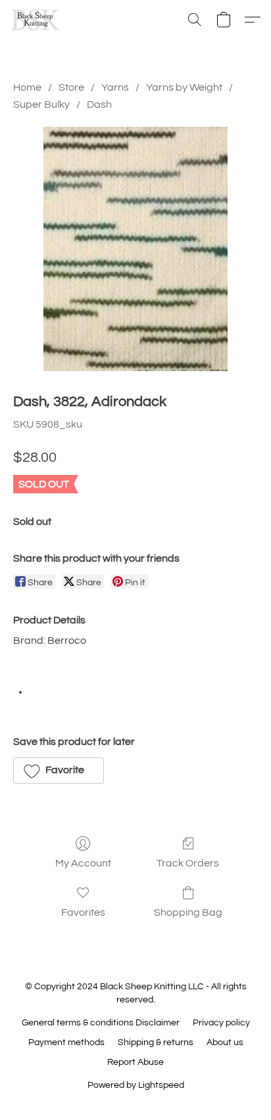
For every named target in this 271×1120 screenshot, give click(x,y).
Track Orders (188, 863)
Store (71, 87)
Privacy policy (221, 1022)
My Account (83, 863)
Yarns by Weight (184, 87)
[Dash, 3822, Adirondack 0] (135, 249)
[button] (37, 19)
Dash (99, 104)
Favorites (83, 912)
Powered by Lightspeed (135, 1085)
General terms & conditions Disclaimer (101, 1022)
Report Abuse (135, 1062)
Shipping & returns (155, 1042)
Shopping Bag (188, 912)
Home (27, 87)
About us (225, 1042)
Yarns (115, 87)
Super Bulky (41, 104)
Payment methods (66, 1042)
